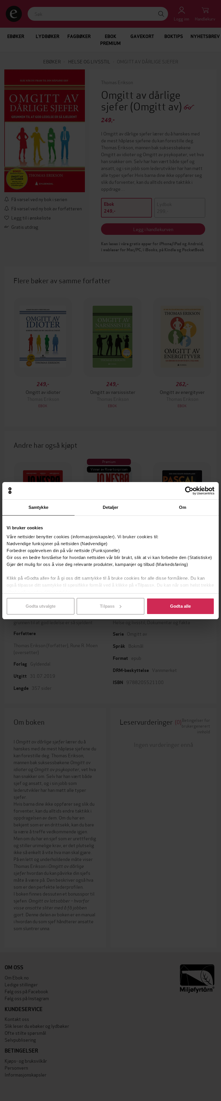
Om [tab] (182, 507)
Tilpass (107, 606)
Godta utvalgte (41, 606)
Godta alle (180, 606)
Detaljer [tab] (111, 507)
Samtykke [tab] (38, 507)
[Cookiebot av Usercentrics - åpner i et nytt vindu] (189, 490)
